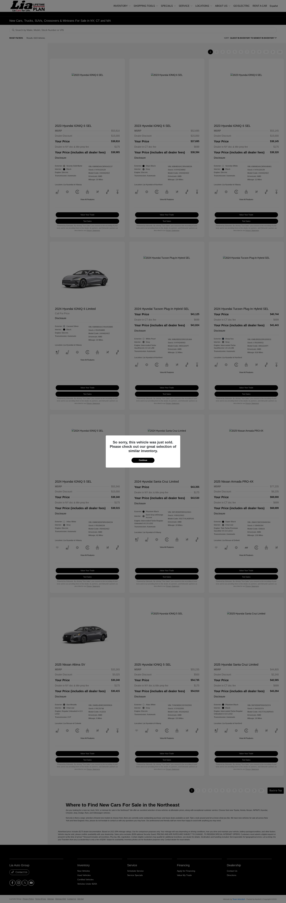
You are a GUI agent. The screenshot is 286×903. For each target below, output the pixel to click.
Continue (143, 460)
